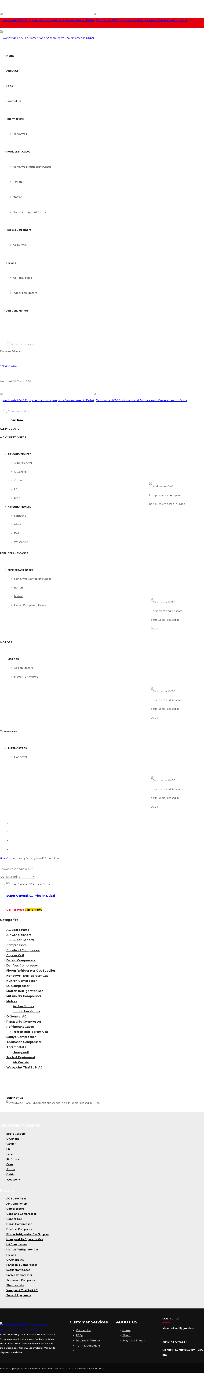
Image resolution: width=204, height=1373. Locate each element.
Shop (10, 858)
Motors (11, 1001)
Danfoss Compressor (22, 965)
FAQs (79, 1335)
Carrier (11, 1143)
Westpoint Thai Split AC (24, 1067)
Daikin (10, 1174)
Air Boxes (12, 1159)
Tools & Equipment (20, 1057)
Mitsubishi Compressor (23, 996)
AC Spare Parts (17, 930)
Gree (9, 1154)
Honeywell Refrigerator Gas (27, 975)
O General (12, 1138)
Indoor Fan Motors (26, 1011)
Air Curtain (21, 1062)
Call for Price (33, 909)
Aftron (10, 1169)
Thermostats (16, 1047)
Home (3, 858)
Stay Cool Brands (133, 1340)
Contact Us (83, 1330)
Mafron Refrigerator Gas (24, 991)
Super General (23, 940)
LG (8, 1149)
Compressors (16, 945)
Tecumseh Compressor (24, 1042)
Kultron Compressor (21, 981)
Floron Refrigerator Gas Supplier (30, 970)
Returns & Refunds (88, 1340)
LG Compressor (18, 986)
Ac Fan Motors (23, 1006)
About (126, 1335)
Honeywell (21, 1052)
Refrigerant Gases (20, 1026)
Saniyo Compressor (21, 1037)
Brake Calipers (16, 1133)
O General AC (16, 1016)
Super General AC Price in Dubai (30, 895)
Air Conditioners (18, 935)
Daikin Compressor (21, 960)
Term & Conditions (88, 1345)
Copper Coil (15, 955)
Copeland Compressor (23, 950)
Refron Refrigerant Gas (30, 1032)
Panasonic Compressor (23, 1021)
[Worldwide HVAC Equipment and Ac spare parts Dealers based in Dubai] (93, 20)
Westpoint (13, 1179)
